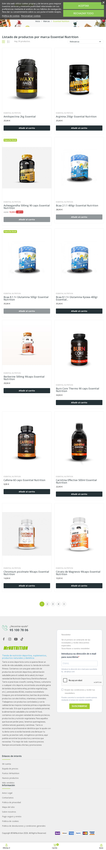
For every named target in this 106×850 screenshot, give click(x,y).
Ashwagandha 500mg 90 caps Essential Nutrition (27, 207)
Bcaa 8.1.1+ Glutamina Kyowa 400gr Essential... (77, 298)
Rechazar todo (83, 13)
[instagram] (9, 639)
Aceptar (83, 5)
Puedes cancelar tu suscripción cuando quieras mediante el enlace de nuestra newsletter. (79, 699)
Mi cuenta (6, 764)
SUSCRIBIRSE (79, 706)
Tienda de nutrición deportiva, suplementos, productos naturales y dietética (24, 656)
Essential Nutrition (12, 113)
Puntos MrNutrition (10, 773)
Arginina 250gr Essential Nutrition (76, 116)
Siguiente (64, 604)
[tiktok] (22, 639)
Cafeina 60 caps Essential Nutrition (24, 480)
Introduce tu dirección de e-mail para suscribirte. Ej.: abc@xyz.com (79, 670)
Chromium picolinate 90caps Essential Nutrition (26, 573)
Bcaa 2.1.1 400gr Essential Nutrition (77, 205)
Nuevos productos (10, 778)
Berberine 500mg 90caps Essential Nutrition (24, 378)
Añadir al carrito (27, 128)
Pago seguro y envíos (11, 816)
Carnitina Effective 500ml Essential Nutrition (76, 481)
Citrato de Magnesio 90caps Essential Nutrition (78, 573)
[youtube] (16, 639)
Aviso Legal (7, 793)
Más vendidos (8, 782)
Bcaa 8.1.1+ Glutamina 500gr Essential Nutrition (26, 298)
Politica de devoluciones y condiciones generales (24, 826)
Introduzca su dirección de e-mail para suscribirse (78, 655)
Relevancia (86, 41)
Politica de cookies (10, 821)
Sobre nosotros (9, 811)
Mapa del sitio (8, 807)
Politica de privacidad (11, 802)
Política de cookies (11, 15)
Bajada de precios (10, 768)
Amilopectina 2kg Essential (20, 116)
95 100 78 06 (19, 630)
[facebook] (3, 639)
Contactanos (8, 797)
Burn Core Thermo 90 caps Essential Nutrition (77, 390)
